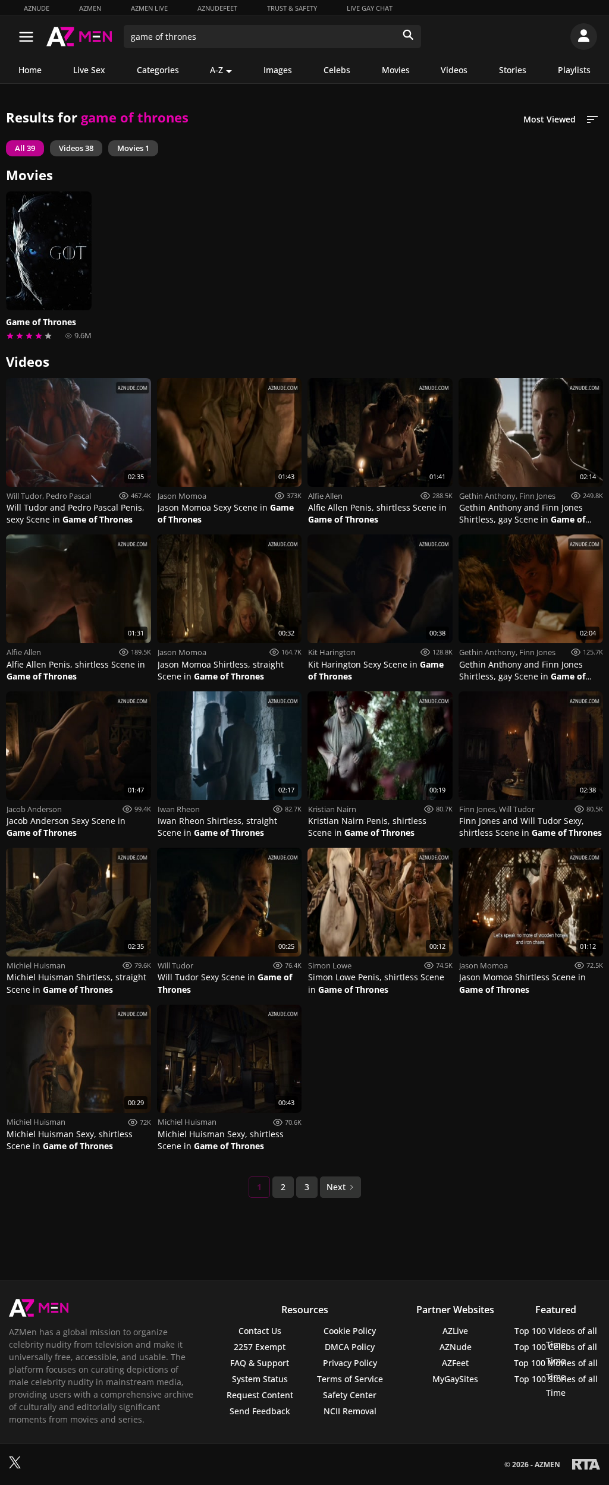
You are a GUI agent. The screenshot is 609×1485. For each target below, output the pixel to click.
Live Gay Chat (370, 8)
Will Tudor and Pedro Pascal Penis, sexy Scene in (76, 513)
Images (277, 69)
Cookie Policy (350, 1330)
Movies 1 (133, 148)
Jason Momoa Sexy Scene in (226, 513)
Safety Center (349, 1395)
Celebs (337, 69)
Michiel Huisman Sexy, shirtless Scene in (70, 1139)
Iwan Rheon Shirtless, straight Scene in (217, 826)
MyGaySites (455, 1379)
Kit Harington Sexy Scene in (376, 670)
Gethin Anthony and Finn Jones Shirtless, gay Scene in (522, 514)
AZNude (36, 8)
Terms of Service (350, 1379)
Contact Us (259, 1330)
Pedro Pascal (68, 495)
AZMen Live (149, 8)
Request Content (260, 1395)
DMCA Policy (350, 1346)
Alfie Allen (325, 495)
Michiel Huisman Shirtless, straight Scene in (76, 983)
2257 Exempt (259, 1346)
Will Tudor (24, 495)
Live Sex (89, 69)
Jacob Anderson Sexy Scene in (66, 826)
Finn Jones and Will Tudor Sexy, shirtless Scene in (530, 826)
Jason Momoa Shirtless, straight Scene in (221, 670)
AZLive (455, 1330)
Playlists (574, 69)
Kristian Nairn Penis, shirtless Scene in (367, 826)
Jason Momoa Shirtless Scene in (522, 983)
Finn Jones (537, 495)
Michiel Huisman (36, 965)
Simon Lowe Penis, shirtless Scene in (376, 983)
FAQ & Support (259, 1362)
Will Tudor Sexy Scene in (225, 983)
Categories (158, 69)
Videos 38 (76, 148)
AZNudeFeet (217, 8)
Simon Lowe (329, 965)
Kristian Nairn (332, 809)
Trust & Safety (292, 8)
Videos (454, 69)
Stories (512, 69)
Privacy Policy (350, 1362)
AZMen (90, 8)
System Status (260, 1379)
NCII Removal (350, 1411)
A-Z (216, 69)
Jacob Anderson (34, 809)
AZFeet (455, 1362)
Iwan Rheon (179, 809)
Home (30, 69)
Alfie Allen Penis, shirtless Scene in (377, 513)
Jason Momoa (182, 495)
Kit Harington (332, 652)
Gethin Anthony (487, 495)
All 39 (25, 148)
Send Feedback (260, 1411)
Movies (396, 69)
